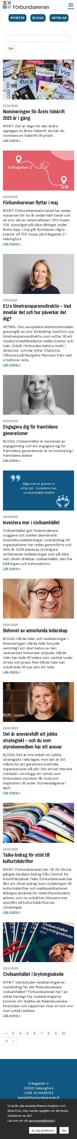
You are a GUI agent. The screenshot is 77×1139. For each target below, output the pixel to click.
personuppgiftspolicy (42, 1120)
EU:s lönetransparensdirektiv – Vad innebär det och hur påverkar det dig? (37, 312)
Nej (64, 1130)
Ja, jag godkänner (43, 1130)
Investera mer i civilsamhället (31, 522)
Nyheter (17, 18)
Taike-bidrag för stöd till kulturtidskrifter (26, 858)
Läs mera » (12, 140)
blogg (38, 18)
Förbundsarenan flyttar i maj (30, 202)
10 (63, 1033)
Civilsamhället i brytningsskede (33, 974)
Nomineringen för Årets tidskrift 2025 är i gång (34, 114)
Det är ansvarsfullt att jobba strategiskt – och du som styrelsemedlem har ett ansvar (32, 740)
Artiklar (59, 18)
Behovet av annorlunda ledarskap (35, 630)
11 (6, 1041)
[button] (71, 5)
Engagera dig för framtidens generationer (30, 429)
